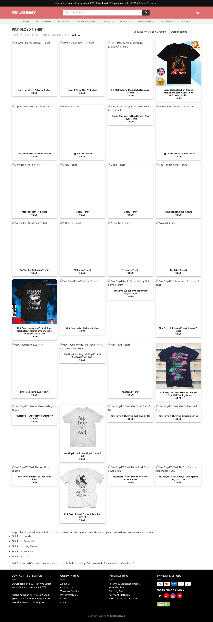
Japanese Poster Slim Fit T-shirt (34, 153)
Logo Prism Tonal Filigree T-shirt (178, 153)
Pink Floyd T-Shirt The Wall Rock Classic (34, 478)
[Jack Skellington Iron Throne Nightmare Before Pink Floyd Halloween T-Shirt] (178, 63)
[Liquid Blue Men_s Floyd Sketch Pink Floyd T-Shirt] (130, 108)
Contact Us (66, 587)
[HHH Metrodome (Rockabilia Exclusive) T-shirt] (130, 63)
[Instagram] (173, 595)
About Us (65, 583)
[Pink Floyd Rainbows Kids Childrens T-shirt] (178, 301)
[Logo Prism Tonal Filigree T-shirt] (178, 127)
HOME (26, 21)
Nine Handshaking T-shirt (178, 212)
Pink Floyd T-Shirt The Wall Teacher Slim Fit (82, 515)
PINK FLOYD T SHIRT (54, 35)
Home (15, 35)
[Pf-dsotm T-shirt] (130, 243)
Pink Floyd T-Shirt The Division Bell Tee (178, 416)
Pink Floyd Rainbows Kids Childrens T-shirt (178, 329)
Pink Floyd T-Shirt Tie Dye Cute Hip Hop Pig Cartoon (179, 478)
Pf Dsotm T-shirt (82, 270)
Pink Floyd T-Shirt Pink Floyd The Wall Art (82, 454)
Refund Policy (116, 587)
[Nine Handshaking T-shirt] (178, 185)
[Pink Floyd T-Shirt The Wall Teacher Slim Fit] (82, 487)
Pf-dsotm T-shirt (130, 270)
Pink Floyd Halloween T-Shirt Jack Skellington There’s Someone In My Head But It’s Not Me (34, 331)
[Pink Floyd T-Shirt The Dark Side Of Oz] (130, 408)
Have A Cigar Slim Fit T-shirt (82, 90)
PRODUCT (63, 21)
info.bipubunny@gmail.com (36, 598)
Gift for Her (144, 21)
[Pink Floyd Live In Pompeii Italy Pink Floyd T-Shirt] (130, 283)
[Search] (146, 13)
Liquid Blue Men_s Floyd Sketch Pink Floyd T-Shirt (130, 117)
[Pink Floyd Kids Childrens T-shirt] (82, 301)
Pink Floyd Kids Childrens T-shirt (82, 328)
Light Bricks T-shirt (82, 153)
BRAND (107, 21)
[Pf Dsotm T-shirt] (82, 243)
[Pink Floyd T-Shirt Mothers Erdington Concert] (34, 408)
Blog (185, 21)
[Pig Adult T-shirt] (178, 243)
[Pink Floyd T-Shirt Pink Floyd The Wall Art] (82, 427)
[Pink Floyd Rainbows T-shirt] (34, 365)
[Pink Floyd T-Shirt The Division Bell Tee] (178, 408)
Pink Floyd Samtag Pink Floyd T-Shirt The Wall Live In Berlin (82, 355)
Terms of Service (70, 591)
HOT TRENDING (43, 21)
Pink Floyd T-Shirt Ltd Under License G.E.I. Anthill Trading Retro (178, 394)
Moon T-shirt (82, 212)
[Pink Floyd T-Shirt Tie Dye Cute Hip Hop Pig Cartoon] (178, 469)
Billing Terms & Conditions (123, 598)
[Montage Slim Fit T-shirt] (34, 185)
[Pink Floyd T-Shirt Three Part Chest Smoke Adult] (130, 469)
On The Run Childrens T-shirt (34, 270)
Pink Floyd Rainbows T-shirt (34, 392)
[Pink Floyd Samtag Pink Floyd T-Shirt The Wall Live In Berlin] (82, 346)
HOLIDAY (124, 21)
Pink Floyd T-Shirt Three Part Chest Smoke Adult (130, 478)
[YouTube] (166, 595)
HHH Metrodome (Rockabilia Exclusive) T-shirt (130, 91)
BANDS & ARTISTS (86, 21)
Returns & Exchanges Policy (124, 583)
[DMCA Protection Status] (163, 604)
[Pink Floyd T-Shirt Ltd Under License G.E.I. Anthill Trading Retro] (178, 366)
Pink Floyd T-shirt (130, 392)
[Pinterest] (179, 595)
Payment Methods (119, 595)
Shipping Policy (117, 591)
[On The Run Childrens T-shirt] (34, 243)
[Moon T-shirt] (82, 185)
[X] (159, 595)
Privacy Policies (69, 595)
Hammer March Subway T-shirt (34, 90)
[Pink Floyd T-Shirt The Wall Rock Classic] (34, 469)
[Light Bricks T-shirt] (82, 127)
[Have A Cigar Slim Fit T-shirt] (82, 63)
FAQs (63, 602)
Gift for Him (166, 21)
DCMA (63, 598)
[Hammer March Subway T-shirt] (34, 63)
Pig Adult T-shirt (178, 270)
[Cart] (198, 12)
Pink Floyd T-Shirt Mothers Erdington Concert (34, 417)
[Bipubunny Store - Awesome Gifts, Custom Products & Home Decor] (24, 12)
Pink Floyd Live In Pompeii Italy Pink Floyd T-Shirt (130, 292)
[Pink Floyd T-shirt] (130, 365)
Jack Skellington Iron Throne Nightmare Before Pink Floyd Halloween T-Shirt (178, 93)
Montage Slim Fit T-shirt (34, 212)
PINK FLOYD (31, 35)
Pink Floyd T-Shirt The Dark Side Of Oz (130, 416)
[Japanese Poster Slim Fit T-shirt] (34, 127)
